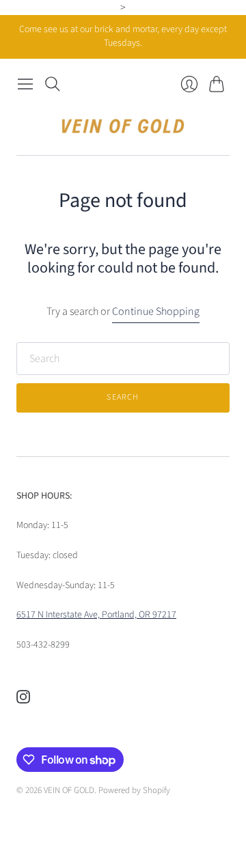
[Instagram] (23, 700)
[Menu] (25, 84)
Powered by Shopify (134, 790)
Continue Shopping (156, 311)
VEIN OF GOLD (69, 790)
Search (123, 397)
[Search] (53, 84)
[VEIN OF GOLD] (123, 126)
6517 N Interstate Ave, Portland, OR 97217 (96, 615)
